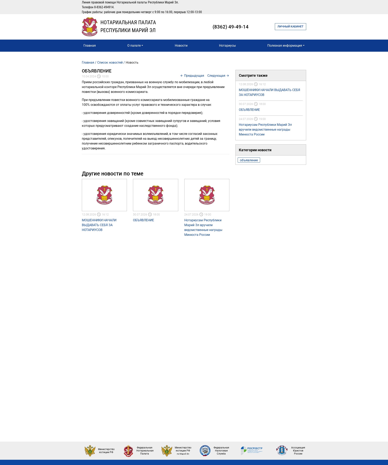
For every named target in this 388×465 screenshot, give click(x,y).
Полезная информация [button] (284, 45)
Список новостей (110, 62)
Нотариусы (227, 45)
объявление (249, 160)
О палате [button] (134, 45)
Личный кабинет (290, 26)
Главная (89, 45)
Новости (181, 45)
